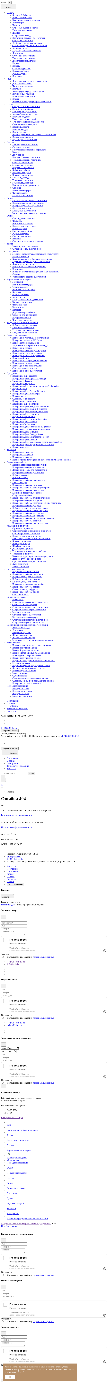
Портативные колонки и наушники (29, 266)
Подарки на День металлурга (26, 393)
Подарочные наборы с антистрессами (30, 523)
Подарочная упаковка (22, 452)
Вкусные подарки (15, 569)
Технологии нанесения (18, 766)
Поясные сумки (19, 228)
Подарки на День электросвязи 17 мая (30, 437)
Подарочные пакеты (22, 457)
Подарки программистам (24, 401)
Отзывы (10, 876)
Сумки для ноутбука (22, 231)
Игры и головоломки (22, 137)
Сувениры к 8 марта (22, 381)
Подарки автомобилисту (24, 416)
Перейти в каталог (10, 1226)
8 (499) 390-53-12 (9, 728)
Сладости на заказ (21, 663)
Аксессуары (18, 22)
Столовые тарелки (21, 147)
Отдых (10, 104)
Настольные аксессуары (23, 289)
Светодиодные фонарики (24, 124)
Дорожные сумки (20, 233)
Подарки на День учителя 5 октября (29, 419)
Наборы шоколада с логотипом (27, 576)
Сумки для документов (23, 218)
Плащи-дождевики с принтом (26, 536)
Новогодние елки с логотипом (27, 371)
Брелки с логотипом (22, 302)
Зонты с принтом (20, 566)
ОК (9, 1377)
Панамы (16, 66)
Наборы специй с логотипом (26, 579)
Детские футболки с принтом (26, 559)
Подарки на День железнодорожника (30, 411)
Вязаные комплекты (22, 17)
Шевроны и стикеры (22, 635)
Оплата (10, 881)
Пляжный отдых (20, 129)
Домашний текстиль (22, 83)
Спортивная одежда (22, 35)
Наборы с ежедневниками (24, 325)
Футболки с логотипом (23, 55)
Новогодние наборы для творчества (29, 360)
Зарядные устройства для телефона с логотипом (35, 254)
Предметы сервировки (23, 167)
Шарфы (16, 33)
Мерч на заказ (13, 642)
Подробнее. (22, 1372)
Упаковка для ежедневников (26, 330)
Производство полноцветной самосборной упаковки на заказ (41, 460)
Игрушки (16, 89)
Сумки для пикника (22, 236)
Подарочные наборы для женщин (28, 467)
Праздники (12, 373)
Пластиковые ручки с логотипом (28, 203)
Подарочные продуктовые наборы (28, 584)
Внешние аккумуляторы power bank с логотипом (35, 271)
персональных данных (43, 957)
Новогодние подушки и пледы (27, 353)
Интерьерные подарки (23, 94)
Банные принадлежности (24, 111)
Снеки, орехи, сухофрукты (25, 589)
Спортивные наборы (22, 495)
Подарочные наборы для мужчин (28, 472)
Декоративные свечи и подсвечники (29, 81)
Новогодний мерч (21, 543)
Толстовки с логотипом (23, 58)
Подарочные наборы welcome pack (29, 513)
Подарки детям (19, 388)
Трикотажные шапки (22, 30)
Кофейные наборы (21, 170)
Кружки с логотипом (22, 175)
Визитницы (18, 307)
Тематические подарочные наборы (29, 551)
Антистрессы (18, 297)
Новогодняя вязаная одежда (25, 343)
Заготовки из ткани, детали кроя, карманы (32, 640)
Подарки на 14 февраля (23, 424)
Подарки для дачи (21, 127)
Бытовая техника (20, 256)
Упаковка (11, 449)
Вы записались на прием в (14, 1105)
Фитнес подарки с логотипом (26, 615)
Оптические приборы (22, 109)
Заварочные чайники (22, 165)
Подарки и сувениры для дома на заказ (31, 665)
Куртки (15, 63)
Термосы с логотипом (22, 180)
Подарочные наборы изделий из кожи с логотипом (36, 503)
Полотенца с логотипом (23, 96)
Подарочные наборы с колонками (28, 480)
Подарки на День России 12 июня (28, 391)
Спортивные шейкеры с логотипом (29, 609)
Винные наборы (20, 477)
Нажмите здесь (8, 904)
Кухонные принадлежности (25, 185)
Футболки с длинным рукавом (27, 43)
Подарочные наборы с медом (26, 587)
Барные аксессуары (21, 190)
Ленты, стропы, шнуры (23, 637)
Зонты (10, 244)
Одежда (10, 12)
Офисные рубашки (21, 68)
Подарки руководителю (23, 383)
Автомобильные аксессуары (26, 114)
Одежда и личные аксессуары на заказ (30, 678)
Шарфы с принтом (21, 546)
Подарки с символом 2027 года (27, 340)
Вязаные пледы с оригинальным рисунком (32, 556)
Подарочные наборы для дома (26, 505)
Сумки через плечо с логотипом (27, 241)
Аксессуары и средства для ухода (28, 91)
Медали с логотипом (22, 696)
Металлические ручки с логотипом (29, 213)
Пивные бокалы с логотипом (26, 157)
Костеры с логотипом (22, 195)
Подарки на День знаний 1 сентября (29, 409)
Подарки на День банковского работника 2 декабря (37, 442)
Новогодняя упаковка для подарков (29, 350)
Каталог (10, 874)
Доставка (11, 879)
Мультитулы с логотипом (24, 139)
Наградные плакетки (22, 691)
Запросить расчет (9, 731)
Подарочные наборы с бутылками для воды (33, 518)
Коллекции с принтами (18, 526)
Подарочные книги (21, 317)
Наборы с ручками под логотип (27, 205)
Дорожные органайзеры (23, 312)
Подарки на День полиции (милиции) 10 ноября (35, 386)
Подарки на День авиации (25, 432)
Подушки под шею (21, 116)
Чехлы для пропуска (22, 320)
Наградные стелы (20, 688)
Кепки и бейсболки (21, 15)
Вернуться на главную (12, 1117)
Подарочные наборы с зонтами (27, 520)
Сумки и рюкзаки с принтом (26, 533)
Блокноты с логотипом (23, 327)
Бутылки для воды (21, 177)
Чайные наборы (20, 193)
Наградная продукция (17, 686)
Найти (31, 773)
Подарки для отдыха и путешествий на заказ (33, 660)
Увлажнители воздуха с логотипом (29, 277)
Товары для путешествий (24, 119)
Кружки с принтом (21, 541)
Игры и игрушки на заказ (24, 648)
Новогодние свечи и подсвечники (28, 355)
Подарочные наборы (17, 462)
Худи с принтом (20, 564)
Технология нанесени (17, 708)
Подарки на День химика (24, 439)
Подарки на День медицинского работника (33, 444)
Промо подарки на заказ (24, 670)
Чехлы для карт (19, 305)
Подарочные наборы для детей (27, 500)
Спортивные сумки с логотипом (28, 622)
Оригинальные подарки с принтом (29, 561)
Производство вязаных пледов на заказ (31, 653)
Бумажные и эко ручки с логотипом (29, 200)
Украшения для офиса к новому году (30, 345)
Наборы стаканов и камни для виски (30, 508)
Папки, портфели (20, 294)
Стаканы (16, 188)
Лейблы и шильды (21, 627)
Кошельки (17, 292)
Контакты (11, 711)
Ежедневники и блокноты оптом (22, 322)
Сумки (10, 216)
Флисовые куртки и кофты (25, 28)
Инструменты (19, 132)
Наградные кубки (20, 693)
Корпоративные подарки (19, 279)
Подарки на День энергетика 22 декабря (31, 426)
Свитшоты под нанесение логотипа (29, 45)
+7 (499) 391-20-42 (16, 961)
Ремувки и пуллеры (21, 632)
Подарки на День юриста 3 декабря (29, 378)
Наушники (17, 269)
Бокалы (16, 152)
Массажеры (17, 599)
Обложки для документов (24, 315)
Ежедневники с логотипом (25, 332)
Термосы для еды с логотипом (26, 160)
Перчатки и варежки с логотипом (28, 38)
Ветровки (17, 76)
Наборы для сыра (20, 475)
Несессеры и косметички (24, 226)
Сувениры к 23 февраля (23, 399)
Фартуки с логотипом (22, 40)
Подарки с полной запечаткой (26, 683)
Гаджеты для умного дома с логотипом (31, 261)
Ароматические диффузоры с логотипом (31, 101)
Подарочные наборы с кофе (25, 592)
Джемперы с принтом (22, 548)
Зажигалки (17, 282)
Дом (9, 78)
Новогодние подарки (17, 335)
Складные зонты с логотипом (26, 249)
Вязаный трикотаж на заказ (25, 650)
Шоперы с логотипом (22, 223)
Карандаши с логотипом (24, 210)
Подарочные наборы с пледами (27, 485)
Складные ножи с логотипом (26, 106)
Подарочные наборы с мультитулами (30, 510)
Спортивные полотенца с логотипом (30, 607)
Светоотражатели (20, 287)
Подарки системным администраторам (31, 429)
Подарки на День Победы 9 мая (27, 434)
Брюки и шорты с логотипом (26, 20)
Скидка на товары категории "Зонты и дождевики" (26, 1223)
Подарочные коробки (22, 454)
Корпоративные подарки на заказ (28, 668)
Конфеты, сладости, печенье (26, 581)
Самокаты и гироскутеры (24, 604)
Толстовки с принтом (22, 554)
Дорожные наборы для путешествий (29, 470)
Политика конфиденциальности (16, 827)
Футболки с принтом (22, 528)
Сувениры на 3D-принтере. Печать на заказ (33, 681)
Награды (16, 310)
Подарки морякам (21, 447)
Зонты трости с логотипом (25, 246)
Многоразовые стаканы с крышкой (29, 150)
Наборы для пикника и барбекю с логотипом (34, 134)
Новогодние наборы (22, 348)
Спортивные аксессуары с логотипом (30, 602)
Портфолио (12, 706)
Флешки (16, 274)
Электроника (13, 251)
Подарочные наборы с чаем (25, 571)
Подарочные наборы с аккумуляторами (31, 487)
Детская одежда (19, 73)
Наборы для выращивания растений (29, 465)
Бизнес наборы (19, 482)
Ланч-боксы (18, 155)
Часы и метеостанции (22, 86)
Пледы (15, 99)
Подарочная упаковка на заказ (26, 658)
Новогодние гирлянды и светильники (30, 338)
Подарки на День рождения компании (30, 406)
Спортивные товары (16, 597)
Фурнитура (17, 630)
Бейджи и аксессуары (22, 284)
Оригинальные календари (24, 368)
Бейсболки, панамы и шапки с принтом (31, 538)
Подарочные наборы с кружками (28, 515)
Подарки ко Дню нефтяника (25, 404)
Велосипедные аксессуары (25, 617)
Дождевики (17, 53)
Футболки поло (19, 48)
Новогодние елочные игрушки (27, 365)
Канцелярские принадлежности (27, 299)
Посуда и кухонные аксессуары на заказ (31, 645)
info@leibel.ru (13, 964)
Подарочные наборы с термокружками (31, 498)
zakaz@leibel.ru (14, 856)
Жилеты (16, 25)
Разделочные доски (21, 172)
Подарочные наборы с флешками (28, 490)
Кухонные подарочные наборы (27, 493)
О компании (13, 701)
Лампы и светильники (23, 264)
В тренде (11, 703)
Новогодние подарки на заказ (26, 655)
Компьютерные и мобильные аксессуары (32, 259)
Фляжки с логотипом (22, 162)
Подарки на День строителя (25, 414)
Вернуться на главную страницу (16, 815)
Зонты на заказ (19, 673)
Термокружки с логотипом (25, 144)
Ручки (10, 198)
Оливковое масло (20, 594)
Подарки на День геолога (24, 421)
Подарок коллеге (20, 396)
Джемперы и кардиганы (24, 61)
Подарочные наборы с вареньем (27, 574)
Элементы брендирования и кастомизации (27, 625)
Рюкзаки (16, 238)
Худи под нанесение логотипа (26, 50)
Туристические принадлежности (28, 122)
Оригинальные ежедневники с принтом (31, 531)
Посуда (10, 142)
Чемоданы (17, 221)
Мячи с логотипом (21, 612)
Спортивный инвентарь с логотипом (30, 620)
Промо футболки (20, 71)
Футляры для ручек (21, 208)
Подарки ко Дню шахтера (24, 376)
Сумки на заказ (19, 675)
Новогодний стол (20, 358)
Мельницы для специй (23, 183)
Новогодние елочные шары (25, 363)
